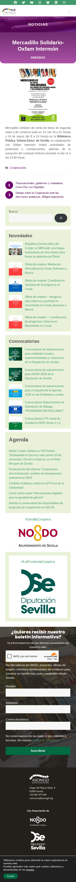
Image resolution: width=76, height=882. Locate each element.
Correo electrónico (17, 719)
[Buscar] (61, 218)
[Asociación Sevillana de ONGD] (9, 11)
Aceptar (10, 876)
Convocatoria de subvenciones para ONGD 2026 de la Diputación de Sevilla (44, 374)
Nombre (11, 686)
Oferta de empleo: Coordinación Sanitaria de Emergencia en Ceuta (45, 285)
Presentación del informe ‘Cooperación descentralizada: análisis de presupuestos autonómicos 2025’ (35, 473)
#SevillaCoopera (38, 519)
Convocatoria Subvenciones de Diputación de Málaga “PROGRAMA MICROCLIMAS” (44, 406)
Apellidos (11, 702)
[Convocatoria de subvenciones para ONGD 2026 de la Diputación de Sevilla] (15, 375)
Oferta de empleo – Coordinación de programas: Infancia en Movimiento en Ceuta (45, 321)
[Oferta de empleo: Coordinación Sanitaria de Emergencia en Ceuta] (15, 286)
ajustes (30, 869)
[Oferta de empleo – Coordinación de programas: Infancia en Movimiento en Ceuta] (15, 322)
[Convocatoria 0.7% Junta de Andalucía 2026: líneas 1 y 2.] (15, 424)
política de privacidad (45, 740)
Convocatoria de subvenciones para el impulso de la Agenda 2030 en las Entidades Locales (44, 390)
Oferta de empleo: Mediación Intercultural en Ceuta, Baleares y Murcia (46, 268)
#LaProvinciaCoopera (38, 562)
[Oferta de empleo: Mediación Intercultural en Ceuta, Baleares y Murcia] (15, 269)
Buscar (13, 211)
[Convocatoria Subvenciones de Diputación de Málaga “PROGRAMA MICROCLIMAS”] (15, 407)
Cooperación (18, 167)
